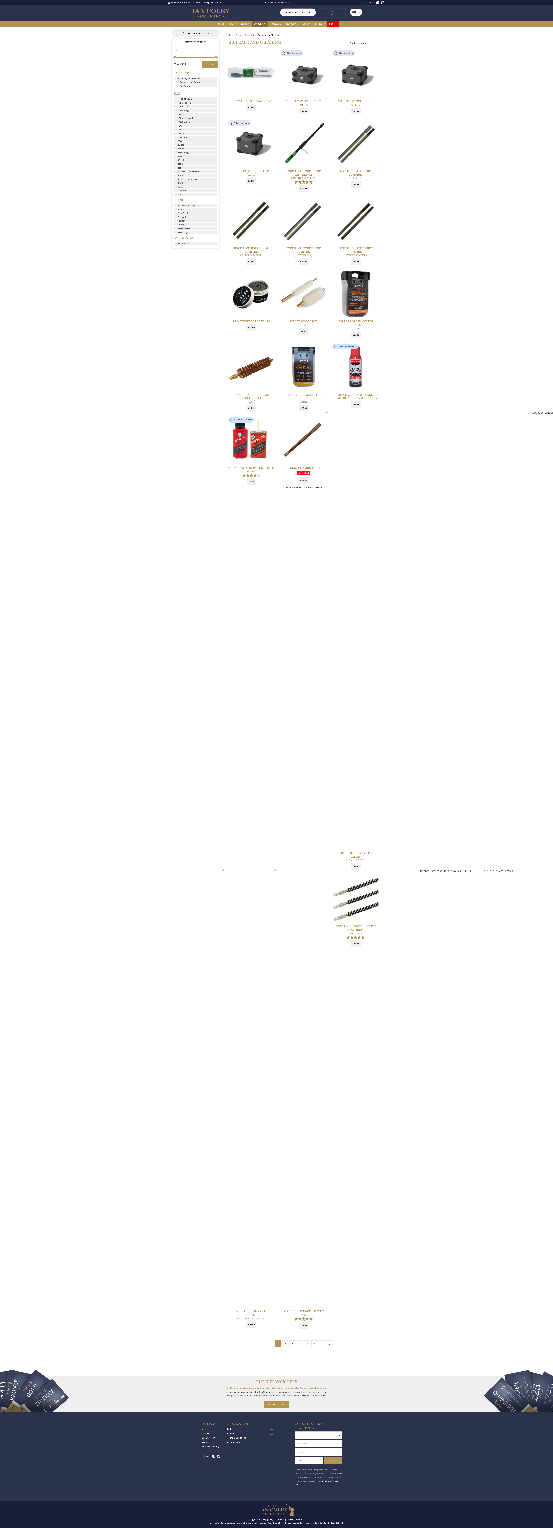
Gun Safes (185, 85)
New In (220, 23)
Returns (230, 1433)
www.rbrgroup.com (259, 1523)
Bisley (181, 209)
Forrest (181, 220)
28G (180, 156)
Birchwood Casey (187, 205)
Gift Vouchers (292, 23)
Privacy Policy (233, 1442)
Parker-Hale (184, 228)
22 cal (181, 144)
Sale (331, 23)
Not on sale (184, 243)
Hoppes (182, 224)
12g (180, 114)
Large (181, 186)
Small (180, 194)
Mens (230, 23)
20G (180, 141)
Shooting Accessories (246, 35)
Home (231, 35)
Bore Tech (183, 213)
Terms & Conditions (236, 1437)
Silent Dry (183, 232)
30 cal (181, 160)
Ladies (243, 23)
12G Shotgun (184, 110)
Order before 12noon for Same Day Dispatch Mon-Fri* (196, 2)
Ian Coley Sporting (210, 1446)
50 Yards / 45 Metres (188, 171)
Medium (182, 190)
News (204, 1442)
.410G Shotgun (185, 98)
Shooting (258, 23)
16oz (180, 129)
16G (180, 125)
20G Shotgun (184, 137)
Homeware (275, 23)
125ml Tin (183, 106)
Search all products (299, 12)
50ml (180, 175)
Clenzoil (182, 217)
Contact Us (207, 1433)
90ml (180, 182)
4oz (179, 167)
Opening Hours (209, 1437)
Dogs (305, 23)
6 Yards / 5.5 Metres (188, 179)
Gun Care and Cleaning (191, 82)
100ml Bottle (184, 102)
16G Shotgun (184, 121)
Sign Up (333, 1460)
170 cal (181, 133)
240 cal (181, 148)
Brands (318, 23)
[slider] (174, 57)
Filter (210, 64)
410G (180, 163)
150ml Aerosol (185, 118)
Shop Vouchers (276, 1404)
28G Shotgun (184, 152)
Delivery (231, 1429)
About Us (206, 1429)
